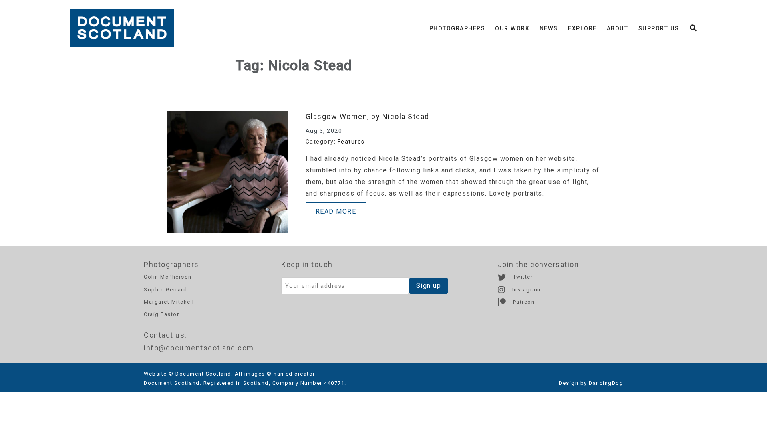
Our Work (512, 28)
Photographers (457, 28)
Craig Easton (162, 314)
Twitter (522, 277)
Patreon (523, 302)
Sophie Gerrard (165, 290)
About (617, 28)
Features (351, 141)
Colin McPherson (168, 277)
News (549, 28)
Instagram (525, 290)
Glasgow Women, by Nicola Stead (367, 116)
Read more (336, 211)
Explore (582, 28)
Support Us (658, 28)
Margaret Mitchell (169, 302)
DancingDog (606, 383)
